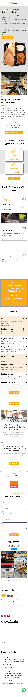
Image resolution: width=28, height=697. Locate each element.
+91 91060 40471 (8, 664)
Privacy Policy (7, 694)
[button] (1, 22)
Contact (4, 645)
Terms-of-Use (14, 694)
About (4, 630)
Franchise (5, 636)
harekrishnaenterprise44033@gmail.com (13, 683)
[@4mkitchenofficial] (10, 542)
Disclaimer (21, 694)
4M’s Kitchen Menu (7, 633)
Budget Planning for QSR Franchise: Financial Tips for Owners (14, 427)
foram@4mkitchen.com (8, 667)
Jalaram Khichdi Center (17, 692)
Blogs (4, 642)
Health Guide (6, 639)
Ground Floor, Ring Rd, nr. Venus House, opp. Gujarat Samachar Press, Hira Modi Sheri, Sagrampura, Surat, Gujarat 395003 (14, 675)
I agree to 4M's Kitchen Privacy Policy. (12, 531)
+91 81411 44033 (8, 680)
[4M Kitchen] (14, 3)
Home (4, 627)
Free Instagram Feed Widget (14, 580)
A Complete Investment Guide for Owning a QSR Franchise (14, 448)
